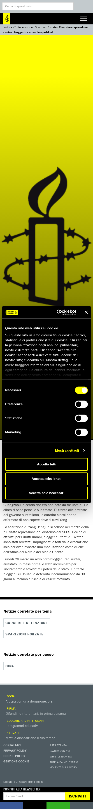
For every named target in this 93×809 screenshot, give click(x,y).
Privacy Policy (14, 750)
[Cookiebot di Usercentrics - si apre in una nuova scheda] (57, 312)
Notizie (7, 27)
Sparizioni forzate (46, 27)
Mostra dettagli (67, 450)
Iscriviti (77, 796)
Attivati (12, 733)
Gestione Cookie (16, 761)
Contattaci (12, 745)
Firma (11, 708)
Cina (9, 666)
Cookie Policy (14, 756)
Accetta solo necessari (46, 493)
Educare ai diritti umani (25, 721)
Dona (10, 696)
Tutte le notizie (23, 27)
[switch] (81, 404)
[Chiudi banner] (86, 312)
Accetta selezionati (46, 479)
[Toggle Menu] (83, 19)
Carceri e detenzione (26, 622)
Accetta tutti (46, 464)
